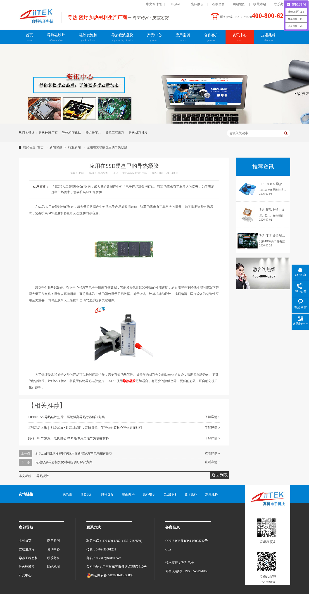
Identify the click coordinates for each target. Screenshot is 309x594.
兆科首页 (25, 541)
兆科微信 (197, 4)
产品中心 (154, 37)
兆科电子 (149, 494)
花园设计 (86, 494)
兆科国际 (107, 494)
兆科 (81, 173)
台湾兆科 (190, 494)
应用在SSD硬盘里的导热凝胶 (107, 147)
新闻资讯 (56, 147)
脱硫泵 (67, 494)
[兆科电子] (36, 24)
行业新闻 (75, 147)
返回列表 (220, 475)
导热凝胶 (42, 476)
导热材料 (103, 173)
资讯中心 (240, 37)
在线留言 (218, 4)
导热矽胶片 (93, 132)
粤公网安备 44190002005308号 (112, 575)
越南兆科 (128, 494)
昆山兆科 (170, 494)
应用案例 (183, 37)
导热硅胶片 (56, 37)
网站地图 (239, 4)
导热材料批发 (138, 132)
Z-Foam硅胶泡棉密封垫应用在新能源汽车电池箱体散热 (74, 453)
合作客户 (211, 37)
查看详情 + (212, 453)
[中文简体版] (132, 4)
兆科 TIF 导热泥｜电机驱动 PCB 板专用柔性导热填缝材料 (68, 438)
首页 (29, 37)
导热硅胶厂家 (48, 132)
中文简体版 (154, 4)
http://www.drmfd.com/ (135, 173)
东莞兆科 (211, 494)
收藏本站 (259, 4)
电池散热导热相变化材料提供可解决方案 (64, 462)
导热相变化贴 (71, 132)
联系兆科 (280, 4)
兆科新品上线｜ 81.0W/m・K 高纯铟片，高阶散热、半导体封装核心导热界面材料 (85, 427)
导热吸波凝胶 (122, 37)
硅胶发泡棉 (88, 37)
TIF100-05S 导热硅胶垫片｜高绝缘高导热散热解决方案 (66, 417)
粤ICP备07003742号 (194, 541)
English (176, 4)
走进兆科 (268, 37)
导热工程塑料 (114, 132)
